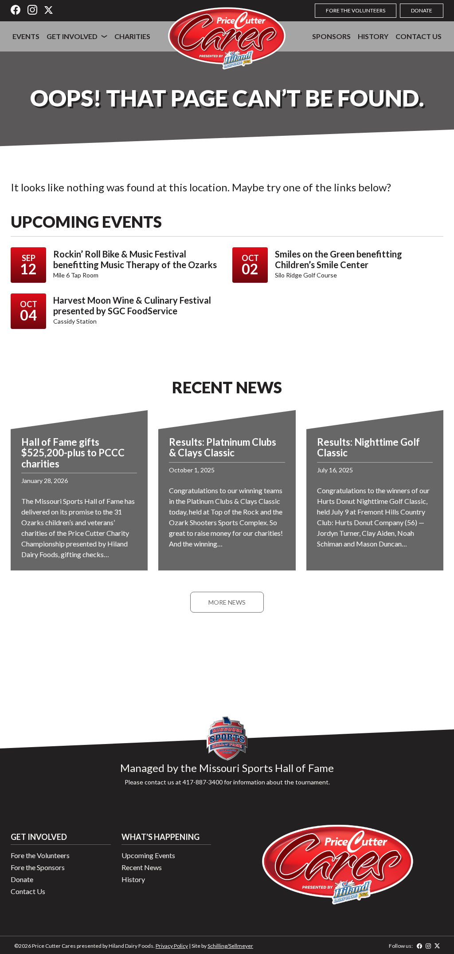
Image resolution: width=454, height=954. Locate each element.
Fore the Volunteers (355, 10)
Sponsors (331, 36)
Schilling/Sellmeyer (230, 945)
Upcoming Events (148, 855)
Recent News (141, 867)
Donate (421, 10)
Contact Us (418, 36)
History (373, 36)
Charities (132, 36)
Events (25, 36)
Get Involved (72, 36)
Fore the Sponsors (38, 867)
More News (227, 602)
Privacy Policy (172, 945)
